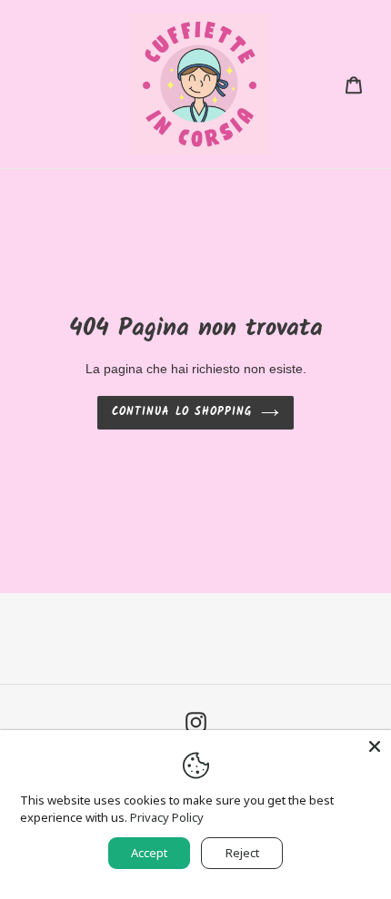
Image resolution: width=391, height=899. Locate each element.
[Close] (375, 746)
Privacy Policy (167, 817)
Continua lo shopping (182, 411)
